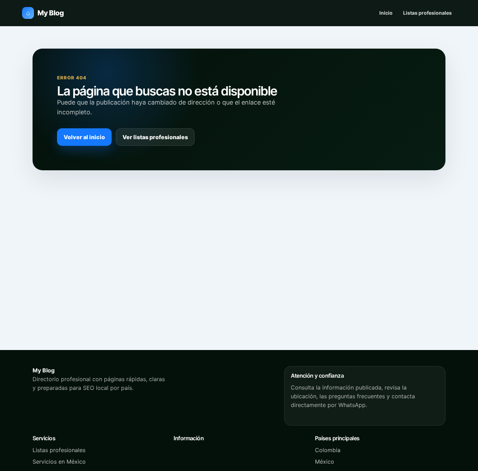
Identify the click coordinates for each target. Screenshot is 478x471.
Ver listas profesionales (155, 137)
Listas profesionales (427, 13)
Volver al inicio (84, 137)
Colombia (327, 450)
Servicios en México (59, 461)
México (324, 461)
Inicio (386, 13)
